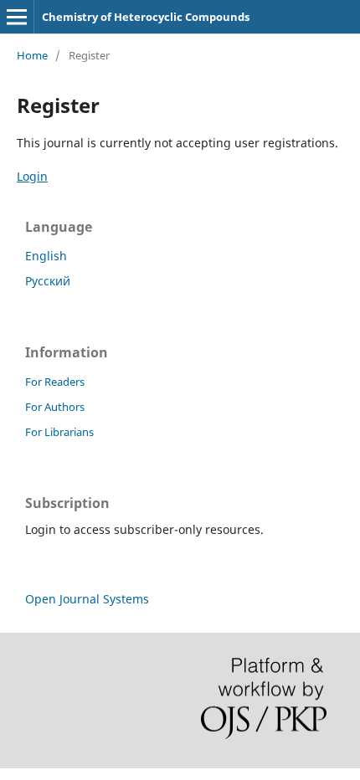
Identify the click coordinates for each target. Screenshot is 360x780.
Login (32, 176)
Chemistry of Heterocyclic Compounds (145, 16)
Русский (47, 281)
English (46, 256)
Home (32, 55)
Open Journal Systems (87, 599)
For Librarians (59, 431)
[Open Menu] (16, 16)
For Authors (55, 406)
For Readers (55, 381)
